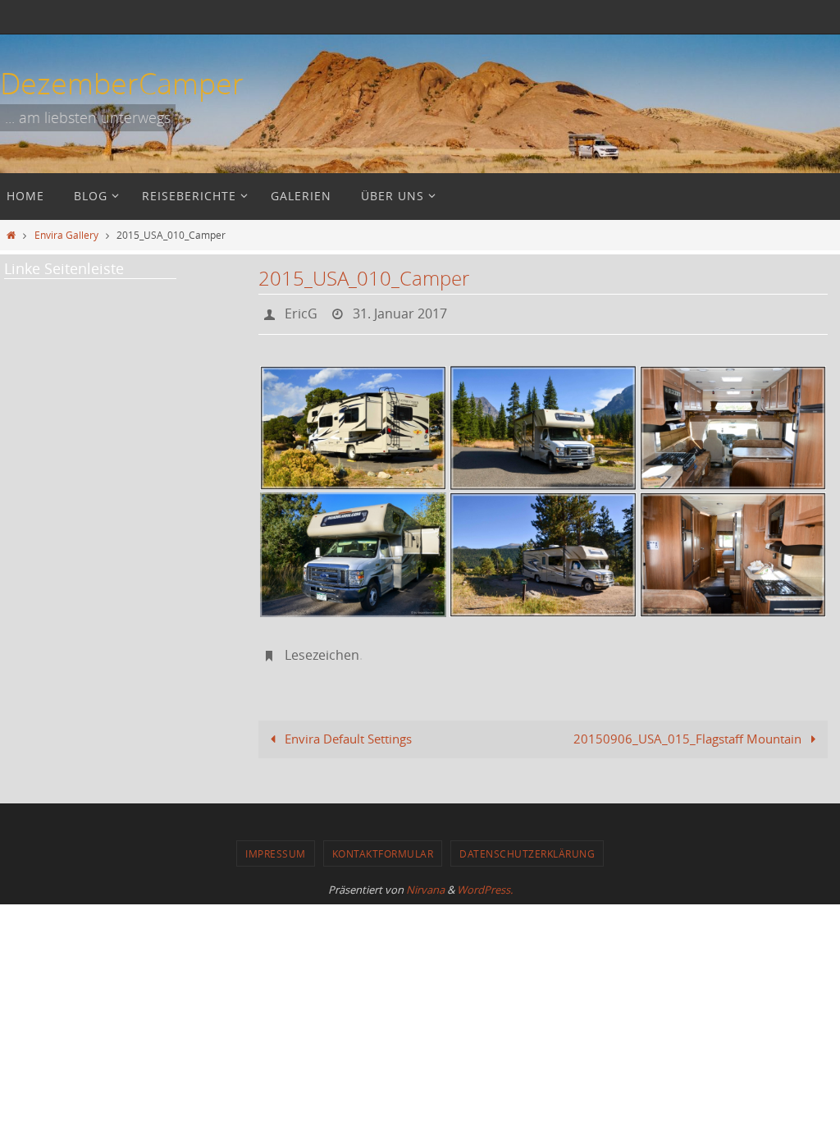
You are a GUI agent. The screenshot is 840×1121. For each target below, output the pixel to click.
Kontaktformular (383, 844)
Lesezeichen (322, 648)
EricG (301, 312)
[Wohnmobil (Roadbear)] (353, 423)
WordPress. (485, 880)
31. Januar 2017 (400, 312)
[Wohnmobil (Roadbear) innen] (733, 423)
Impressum (275, 844)
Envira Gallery (66, 234)
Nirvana (425, 880)
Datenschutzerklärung (527, 844)
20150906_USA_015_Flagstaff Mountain (689, 729)
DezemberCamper (122, 83)
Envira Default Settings (346, 729)
